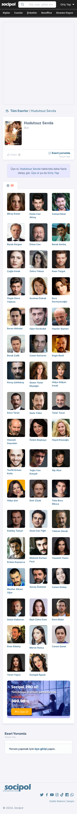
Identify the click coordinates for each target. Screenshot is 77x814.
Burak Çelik (13, 355)
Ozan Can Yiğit (38, 530)
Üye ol (35, 172)
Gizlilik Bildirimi (57, 801)
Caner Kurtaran (38, 355)
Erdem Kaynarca (16, 562)
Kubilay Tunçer (15, 530)
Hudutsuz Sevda (43, 111)
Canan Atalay (59, 587)
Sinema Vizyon (64, 12)
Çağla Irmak (13, 271)
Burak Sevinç (59, 244)
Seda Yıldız (36, 413)
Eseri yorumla (60, 152)
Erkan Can (35, 244)
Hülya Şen (12, 500)
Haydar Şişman (60, 328)
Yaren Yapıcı (14, 674)
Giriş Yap (66, 4)
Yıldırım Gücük (60, 531)
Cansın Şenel (59, 646)
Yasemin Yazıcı (60, 558)
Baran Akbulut (15, 328)
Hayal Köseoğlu (60, 439)
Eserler (18, 12)
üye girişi (41, 748)
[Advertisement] (38, 63)
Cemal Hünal (59, 214)
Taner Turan (58, 412)
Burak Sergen (14, 244)
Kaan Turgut (58, 271)
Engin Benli (58, 355)
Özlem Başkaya (38, 439)
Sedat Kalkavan (15, 619)
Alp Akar (56, 470)
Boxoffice (46, 12)
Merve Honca (37, 647)
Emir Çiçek (35, 500)
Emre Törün (13, 412)
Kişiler (6, 12)
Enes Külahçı (14, 646)
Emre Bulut (58, 619)
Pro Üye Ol (21, 711)
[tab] (10, 185)
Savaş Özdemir (38, 586)
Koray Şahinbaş (15, 382)
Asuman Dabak (38, 298)
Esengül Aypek (38, 674)
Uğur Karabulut (38, 328)
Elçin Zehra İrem (38, 619)
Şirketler (32, 12)
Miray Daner (13, 213)
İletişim (70, 801)
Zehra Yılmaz (37, 271)
